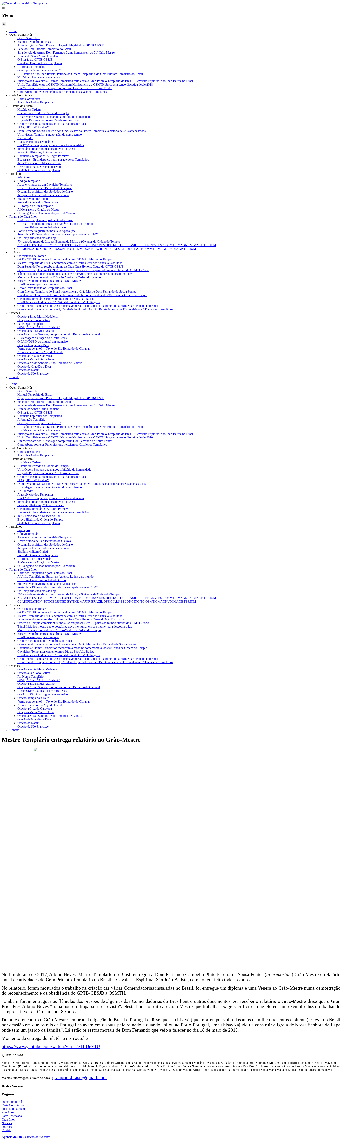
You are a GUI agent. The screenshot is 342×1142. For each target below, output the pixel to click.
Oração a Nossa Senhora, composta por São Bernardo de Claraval (58, 334)
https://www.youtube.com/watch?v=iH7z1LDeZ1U (51, 1046)
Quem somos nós (12, 1101)
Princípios (23, 177)
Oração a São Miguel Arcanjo (36, 330)
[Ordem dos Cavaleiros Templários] (24, 3)
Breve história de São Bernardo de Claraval (44, 188)
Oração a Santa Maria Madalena (37, 316)
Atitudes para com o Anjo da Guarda (40, 352)
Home (13, 31)
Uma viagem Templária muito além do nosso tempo (49, 134)
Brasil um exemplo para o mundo (38, 284)
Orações (7, 1126)
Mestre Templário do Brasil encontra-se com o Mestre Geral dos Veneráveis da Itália (69, 263)
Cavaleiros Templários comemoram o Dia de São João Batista (55, 298)
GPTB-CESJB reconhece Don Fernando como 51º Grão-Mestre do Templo (64, 259)
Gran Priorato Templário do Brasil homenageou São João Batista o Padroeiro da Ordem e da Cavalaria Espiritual (87, 305)
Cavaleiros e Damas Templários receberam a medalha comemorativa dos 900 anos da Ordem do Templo (82, 295)
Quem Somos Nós (28, 38)
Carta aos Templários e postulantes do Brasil (45, 220)
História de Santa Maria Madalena (38, 77)
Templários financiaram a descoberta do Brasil (46, 148)
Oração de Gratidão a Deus (34, 366)
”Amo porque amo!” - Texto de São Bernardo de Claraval (53, 348)
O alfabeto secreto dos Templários (38, 170)
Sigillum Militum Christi (32, 198)
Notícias (7, 1123)
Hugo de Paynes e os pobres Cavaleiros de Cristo (48, 120)
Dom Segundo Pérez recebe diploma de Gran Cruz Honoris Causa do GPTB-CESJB (70, 266)
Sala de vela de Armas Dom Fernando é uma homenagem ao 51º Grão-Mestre (66, 52)
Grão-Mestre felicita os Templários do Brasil (45, 288)
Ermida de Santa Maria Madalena (38, 56)
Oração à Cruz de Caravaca (34, 355)
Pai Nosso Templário (30, 323)
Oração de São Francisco (33, 373)
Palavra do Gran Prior (23, 216)
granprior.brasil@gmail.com (79, 1077)
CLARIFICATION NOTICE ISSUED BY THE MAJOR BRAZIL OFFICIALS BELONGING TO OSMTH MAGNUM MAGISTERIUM (106, 248)
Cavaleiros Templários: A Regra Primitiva (43, 156)
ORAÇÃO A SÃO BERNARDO (38, 327)
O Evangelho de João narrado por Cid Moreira (46, 213)
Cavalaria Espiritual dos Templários (39, 63)
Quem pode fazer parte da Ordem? (39, 70)
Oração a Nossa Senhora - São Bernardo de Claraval (50, 363)
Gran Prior (8, 1119)
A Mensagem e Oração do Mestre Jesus (42, 338)
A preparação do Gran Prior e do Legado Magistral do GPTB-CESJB (60, 45)
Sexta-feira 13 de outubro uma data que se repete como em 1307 (57, 234)
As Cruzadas (25, 138)
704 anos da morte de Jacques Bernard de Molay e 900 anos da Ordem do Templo (68, 241)
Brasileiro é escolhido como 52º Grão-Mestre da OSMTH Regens (58, 302)
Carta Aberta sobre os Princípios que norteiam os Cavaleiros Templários (62, 91)
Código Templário (28, 181)
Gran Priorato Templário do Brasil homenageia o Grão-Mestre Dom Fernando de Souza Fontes (76, 291)
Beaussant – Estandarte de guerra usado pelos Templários (53, 159)
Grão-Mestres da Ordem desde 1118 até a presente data (51, 123)
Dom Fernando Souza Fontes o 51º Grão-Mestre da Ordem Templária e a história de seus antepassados (81, 131)
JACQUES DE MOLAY (33, 127)
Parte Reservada (12, 1116)
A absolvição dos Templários (35, 102)
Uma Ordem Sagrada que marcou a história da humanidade (54, 116)
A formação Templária (31, 66)
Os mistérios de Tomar (31, 256)
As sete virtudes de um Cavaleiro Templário (44, 184)
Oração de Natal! (28, 370)
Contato (14, 377)
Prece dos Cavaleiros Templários (37, 202)
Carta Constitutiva (28, 99)
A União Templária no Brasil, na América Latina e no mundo (55, 223)
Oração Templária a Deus (33, 345)
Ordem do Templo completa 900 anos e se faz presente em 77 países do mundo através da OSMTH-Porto (83, 270)
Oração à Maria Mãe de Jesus (35, 359)
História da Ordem (29, 109)
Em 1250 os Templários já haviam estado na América (50, 145)
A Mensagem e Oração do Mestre (38, 209)
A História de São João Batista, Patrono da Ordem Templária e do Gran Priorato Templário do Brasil (80, 74)
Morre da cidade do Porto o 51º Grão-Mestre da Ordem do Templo (59, 277)
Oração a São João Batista (33, 320)
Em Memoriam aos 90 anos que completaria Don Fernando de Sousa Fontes (64, 88)
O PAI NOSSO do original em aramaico (42, 341)
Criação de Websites (37, 1137)
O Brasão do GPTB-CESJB (35, 59)
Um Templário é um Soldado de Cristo (41, 227)
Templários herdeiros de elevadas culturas (43, 195)
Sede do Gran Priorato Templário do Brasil (44, 49)
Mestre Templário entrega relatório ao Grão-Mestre (49, 280)
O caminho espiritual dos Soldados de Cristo (45, 191)
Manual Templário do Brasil (34, 41)
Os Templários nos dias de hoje (36, 238)
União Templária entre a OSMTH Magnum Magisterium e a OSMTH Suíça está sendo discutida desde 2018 (85, 84)
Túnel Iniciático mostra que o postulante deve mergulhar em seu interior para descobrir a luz (74, 273)
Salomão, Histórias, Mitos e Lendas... (40, 152)
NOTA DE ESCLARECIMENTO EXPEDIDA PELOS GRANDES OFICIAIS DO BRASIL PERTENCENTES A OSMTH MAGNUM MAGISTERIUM (116, 245)
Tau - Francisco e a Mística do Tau (39, 163)
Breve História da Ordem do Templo (40, 166)
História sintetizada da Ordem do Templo (43, 113)
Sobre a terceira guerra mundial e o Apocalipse (46, 231)
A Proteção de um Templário (35, 206)
